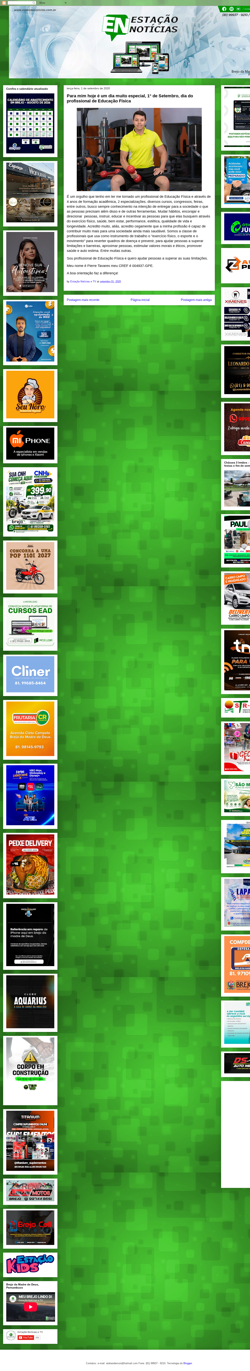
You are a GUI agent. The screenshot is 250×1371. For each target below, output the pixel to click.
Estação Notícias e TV (83, 281)
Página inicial (140, 300)
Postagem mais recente (83, 300)
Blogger (187, 1363)
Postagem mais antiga (196, 300)
